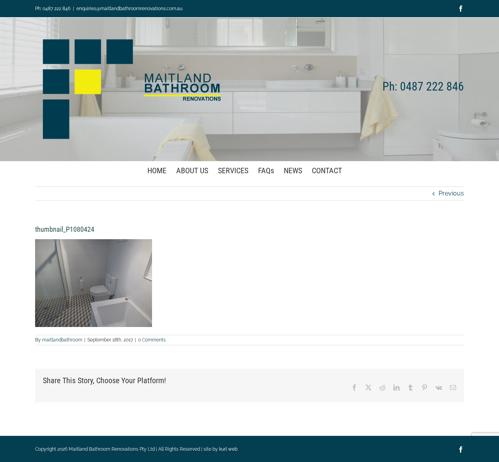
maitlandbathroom (62, 340)
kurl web (228, 449)
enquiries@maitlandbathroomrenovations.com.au (129, 8)
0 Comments (152, 340)
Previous (451, 193)
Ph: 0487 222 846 (53, 8)
